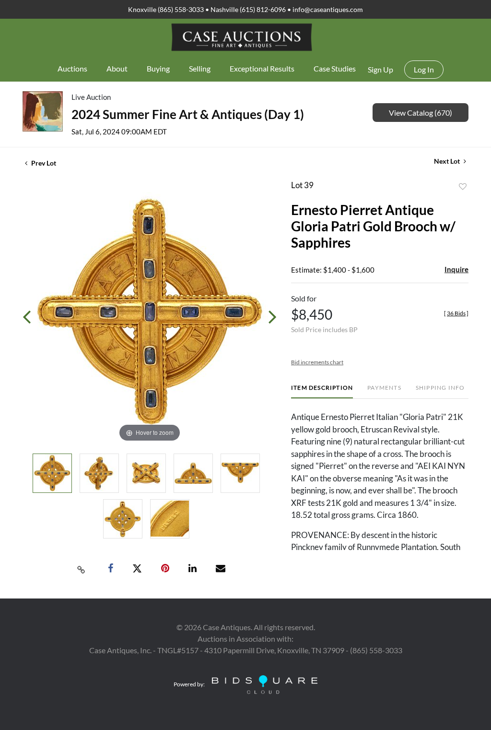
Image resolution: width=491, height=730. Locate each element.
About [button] (117, 68)
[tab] (322, 391)
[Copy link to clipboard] (81, 568)
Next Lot (447, 161)
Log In (424, 69)
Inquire (456, 269)
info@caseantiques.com (327, 9)
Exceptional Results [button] (262, 68)
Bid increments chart (317, 362)
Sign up (380, 69)
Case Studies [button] (335, 68)
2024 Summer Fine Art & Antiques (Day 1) (187, 114)
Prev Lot (43, 163)
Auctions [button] (72, 68)
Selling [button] (199, 68)
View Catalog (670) (420, 112)
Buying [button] (158, 68)
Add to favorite (462, 186)
